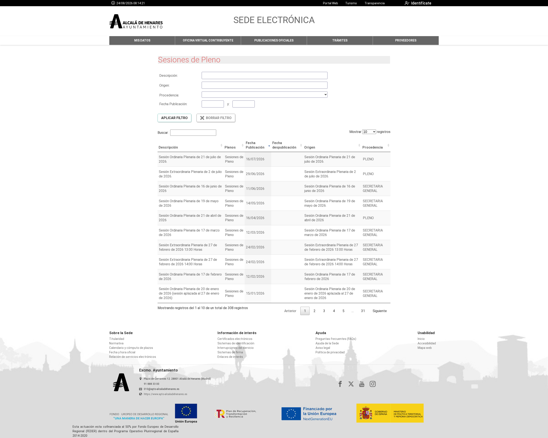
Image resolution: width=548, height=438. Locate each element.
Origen (309, 147)
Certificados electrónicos (234, 339)
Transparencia (375, 3)
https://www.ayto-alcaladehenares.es (165, 394)
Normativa (116, 343)
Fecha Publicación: (173, 104)
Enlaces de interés (230, 356)
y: (228, 104)
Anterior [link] (290, 311)
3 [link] (324, 311)
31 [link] (363, 311)
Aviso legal (323, 348)
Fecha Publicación (255, 145)
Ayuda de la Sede (327, 343)
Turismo (351, 3)
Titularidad (116, 339)
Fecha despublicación (284, 145)
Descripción (168, 147)
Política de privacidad (330, 352)
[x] (351, 383)
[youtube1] (361, 383)
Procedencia (372, 147)
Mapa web (425, 348)
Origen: (164, 85)
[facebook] (340, 383)
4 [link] (334, 311)
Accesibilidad (427, 343)
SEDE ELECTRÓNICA (274, 20)
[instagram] (372, 383)
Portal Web (330, 3)
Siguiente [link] (380, 311)
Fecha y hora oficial (122, 352)
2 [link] (315, 311)
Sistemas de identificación (235, 343)
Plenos (230, 147)
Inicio (421, 339)
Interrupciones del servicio (235, 348)
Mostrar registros (369, 132)
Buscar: (163, 133)
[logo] (136, 21)
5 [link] (343, 311)
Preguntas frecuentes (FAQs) (336, 339)
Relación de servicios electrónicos (132, 356)
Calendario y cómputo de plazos (131, 348)
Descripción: (168, 76)
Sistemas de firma (230, 352)
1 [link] (305, 311)
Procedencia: (169, 95)
